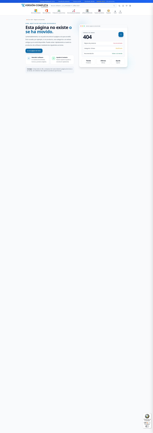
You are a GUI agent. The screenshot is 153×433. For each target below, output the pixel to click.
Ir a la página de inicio (34, 51)
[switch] (147, 426)
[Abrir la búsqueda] (114, 6)
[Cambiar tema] (119, 5)
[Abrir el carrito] (130, 5)
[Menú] (150, 414)
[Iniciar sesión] (123, 5)
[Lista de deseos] (126, 5)
